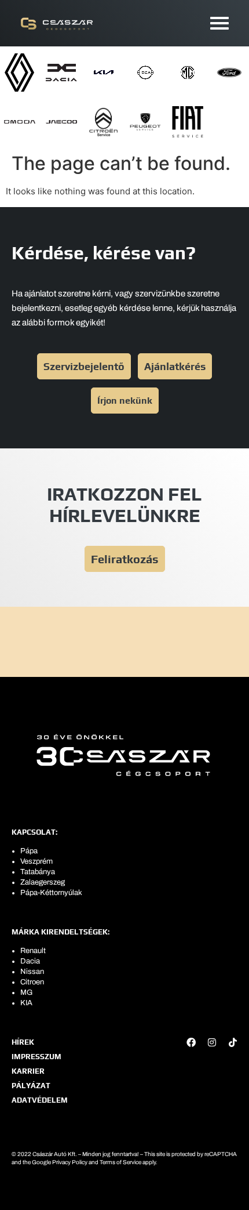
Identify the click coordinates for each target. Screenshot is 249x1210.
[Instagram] (212, 1042)
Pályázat (31, 1085)
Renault (33, 951)
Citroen (32, 982)
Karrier (28, 1071)
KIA (26, 1003)
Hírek (23, 1042)
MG (26, 992)
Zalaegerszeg (42, 882)
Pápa (29, 851)
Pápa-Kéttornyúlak (51, 893)
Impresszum (36, 1056)
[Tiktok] (232, 1042)
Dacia (30, 961)
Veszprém (36, 861)
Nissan (32, 972)
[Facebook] (191, 1042)
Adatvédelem (40, 1100)
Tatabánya (37, 872)
